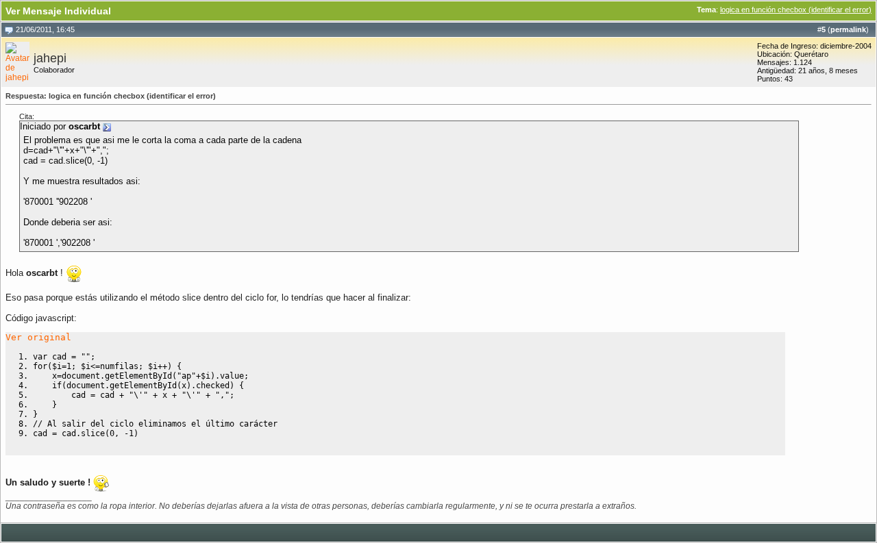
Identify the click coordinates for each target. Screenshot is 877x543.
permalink (848, 29)
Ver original (38, 337)
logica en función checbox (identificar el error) (796, 9)
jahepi (50, 58)
